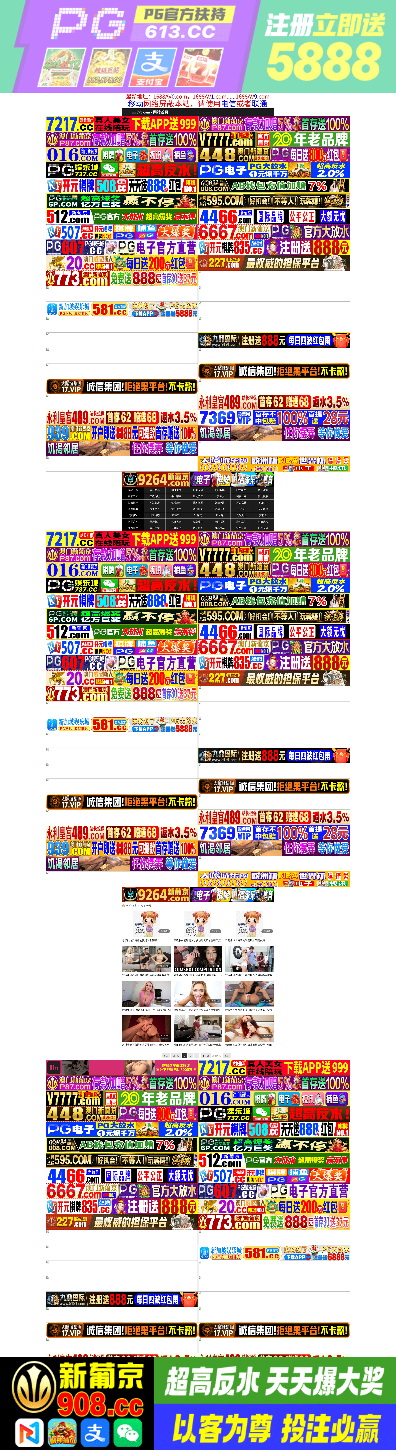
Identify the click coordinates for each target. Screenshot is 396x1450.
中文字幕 (176, 496)
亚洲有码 (220, 490)
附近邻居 (155, 502)
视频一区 (133, 490)
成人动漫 (263, 490)
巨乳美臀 (198, 496)
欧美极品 (241, 490)
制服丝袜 (241, 496)
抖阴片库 (133, 521)
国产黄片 (155, 521)
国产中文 (155, 528)
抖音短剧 (155, 515)
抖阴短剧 (241, 528)
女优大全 (241, 515)
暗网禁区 (220, 521)
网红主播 (176, 490)
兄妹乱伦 (176, 528)
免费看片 (133, 528)
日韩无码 (263, 528)
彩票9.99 (220, 509)
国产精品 (155, 490)
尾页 (226, 1056)
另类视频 (263, 496)
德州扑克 (198, 509)
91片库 (220, 515)
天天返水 (263, 509)
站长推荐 (133, 502)
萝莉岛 (263, 515)
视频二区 (133, 496)
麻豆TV (176, 515)
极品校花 (220, 528)
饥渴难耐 (176, 502)
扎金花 (241, 509)
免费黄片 (198, 521)
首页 (166, 1056)
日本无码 (198, 490)
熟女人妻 (176, 521)
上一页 (176, 1056)
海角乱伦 (241, 521)
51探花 (198, 515)
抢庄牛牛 (176, 509)
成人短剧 (198, 528)
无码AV (133, 515)
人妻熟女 (220, 496)
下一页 (205, 1056)
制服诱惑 (263, 521)
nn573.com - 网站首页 (150, 112)
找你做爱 (198, 502)
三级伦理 (155, 496)
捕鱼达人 (155, 509)
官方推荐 (133, 509)
